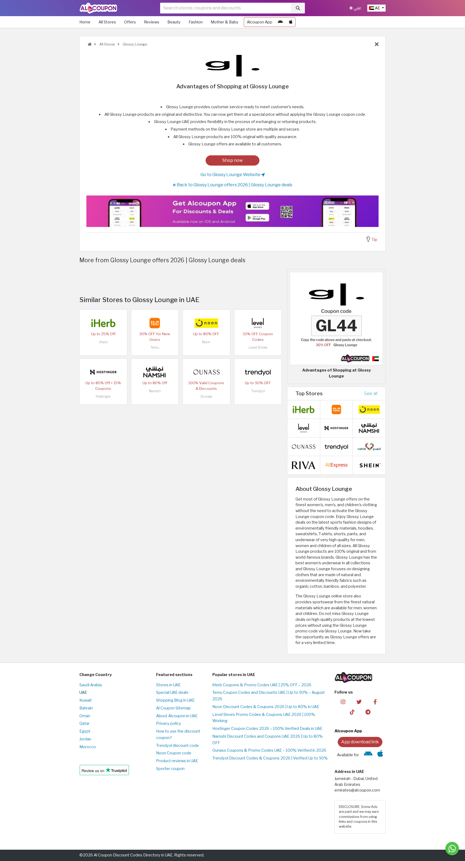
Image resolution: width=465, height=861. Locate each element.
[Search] (298, 8)
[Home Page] (98, 7)
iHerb (103, 342)
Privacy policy (168, 723)
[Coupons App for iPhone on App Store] (290, 22)
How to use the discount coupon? (178, 734)
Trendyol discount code (177, 745)
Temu (154, 347)
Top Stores (309, 393)
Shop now (232, 160)
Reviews (151, 22)
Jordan (85, 739)
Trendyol (258, 391)
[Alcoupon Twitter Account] (359, 701)
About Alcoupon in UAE (177, 715)
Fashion (196, 22)
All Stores (107, 22)
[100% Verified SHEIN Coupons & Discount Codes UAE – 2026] (369, 465)
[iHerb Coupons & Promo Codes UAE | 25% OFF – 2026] (103, 322)
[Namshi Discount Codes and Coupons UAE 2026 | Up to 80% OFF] (154, 371)
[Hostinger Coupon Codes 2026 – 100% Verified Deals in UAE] (103, 371)
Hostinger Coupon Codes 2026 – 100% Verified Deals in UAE (267, 728)
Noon (206, 342)
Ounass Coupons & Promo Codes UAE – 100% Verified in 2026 (269, 750)
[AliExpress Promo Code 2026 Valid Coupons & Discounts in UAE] (336, 465)
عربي (357, 8)
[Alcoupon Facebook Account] (375, 701)
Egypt (84, 731)
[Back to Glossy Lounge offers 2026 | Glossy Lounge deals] (376, 44)
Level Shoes (258, 347)
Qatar (84, 723)
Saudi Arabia (90, 684)
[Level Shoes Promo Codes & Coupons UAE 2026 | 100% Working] (257, 322)
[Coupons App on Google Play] (280, 22)
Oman (84, 715)
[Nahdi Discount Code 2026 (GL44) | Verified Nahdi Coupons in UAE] (369, 446)
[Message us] (452, 848)
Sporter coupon (170, 768)
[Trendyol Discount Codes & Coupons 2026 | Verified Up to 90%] (257, 371)
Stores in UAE (168, 684)
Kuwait (85, 700)
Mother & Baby (224, 22)
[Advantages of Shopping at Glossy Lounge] (336, 318)
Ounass (206, 396)
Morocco (87, 746)
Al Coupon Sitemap (173, 708)
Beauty (174, 22)
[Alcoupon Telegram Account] (368, 712)
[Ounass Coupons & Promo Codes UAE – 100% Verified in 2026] (206, 371)
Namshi (155, 391)
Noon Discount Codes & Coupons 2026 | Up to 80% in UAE (265, 706)
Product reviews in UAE (177, 760)
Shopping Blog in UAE (175, 700)
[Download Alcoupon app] (232, 211)
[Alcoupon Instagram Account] (343, 701)
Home (84, 22)
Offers (130, 22)
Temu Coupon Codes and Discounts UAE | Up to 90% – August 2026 (268, 695)
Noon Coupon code (173, 753)
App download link (360, 741)
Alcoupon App (259, 22)
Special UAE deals (172, 692)
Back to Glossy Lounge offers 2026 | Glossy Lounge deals (234, 184)
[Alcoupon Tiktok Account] (352, 712)
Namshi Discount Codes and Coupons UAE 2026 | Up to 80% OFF (267, 739)
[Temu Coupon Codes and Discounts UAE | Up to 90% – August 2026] (154, 322)
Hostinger (103, 396)
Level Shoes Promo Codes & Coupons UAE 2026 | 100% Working (263, 717)
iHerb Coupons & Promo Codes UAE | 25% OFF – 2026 (261, 684)
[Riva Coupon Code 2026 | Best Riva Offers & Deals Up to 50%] (303, 465)
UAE (83, 692)
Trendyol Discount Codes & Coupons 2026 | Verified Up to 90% (270, 758)
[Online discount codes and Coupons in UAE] (89, 44)
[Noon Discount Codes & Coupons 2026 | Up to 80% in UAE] (206, 322)
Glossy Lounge (134, 44)
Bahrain (86, 708)
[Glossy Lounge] (232, 65)
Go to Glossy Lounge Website (230, 174)
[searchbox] (225, 8)
